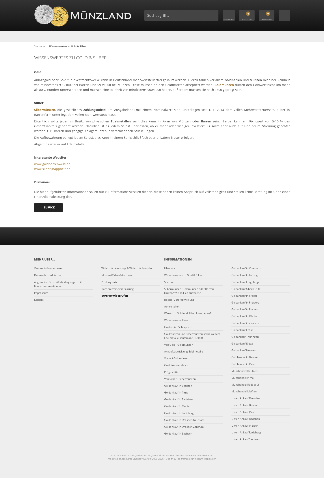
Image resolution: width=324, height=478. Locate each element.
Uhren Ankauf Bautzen (245, 405)
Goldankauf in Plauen (244, 309)
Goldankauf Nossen (243, 350)
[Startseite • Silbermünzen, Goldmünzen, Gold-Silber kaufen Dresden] (82, 15)
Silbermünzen (44, 110)
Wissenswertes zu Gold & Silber (183, 275)
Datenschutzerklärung (47, 275)
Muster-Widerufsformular (117, 275)
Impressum (41, 293)
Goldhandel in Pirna (243, 364)
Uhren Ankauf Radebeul (246, 419)
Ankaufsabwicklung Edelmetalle (183, 351)
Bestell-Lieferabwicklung (179, 300)
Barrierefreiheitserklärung (117, 289)
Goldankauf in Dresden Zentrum (184, 427)
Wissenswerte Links (176, 320)
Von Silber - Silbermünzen (180, 379)
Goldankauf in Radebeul (178, 399)
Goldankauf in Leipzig (244, 275)
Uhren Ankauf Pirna (243, 412)
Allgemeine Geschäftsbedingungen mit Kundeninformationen (58, 284)
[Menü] (284, 15)
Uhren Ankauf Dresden (245, 398)
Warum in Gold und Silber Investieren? (187, 313)
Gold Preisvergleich (176, 365)
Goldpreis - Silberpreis (178, 327)
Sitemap (169, 282)
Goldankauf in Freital (244, 296)
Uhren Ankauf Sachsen (245, 439)
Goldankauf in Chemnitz (246, 268)
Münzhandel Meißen (244, 391)
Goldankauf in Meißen (177, 406)
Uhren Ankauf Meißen (244, 425)
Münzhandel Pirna (242, 378)
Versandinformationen (48, 268)
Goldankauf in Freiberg (245, 302)
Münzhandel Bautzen (244, 371)
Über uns (169, 268)
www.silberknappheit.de (52, 169)
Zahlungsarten (110, 282)
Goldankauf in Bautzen (178, 386)
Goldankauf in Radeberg (179, 413)
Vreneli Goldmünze (176, 358)
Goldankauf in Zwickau (245, 323)
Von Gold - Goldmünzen (178, 345)
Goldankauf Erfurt (242, 330)
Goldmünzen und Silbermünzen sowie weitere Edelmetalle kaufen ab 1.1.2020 (192, 336)
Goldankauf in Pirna (176, 392)
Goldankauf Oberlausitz (245, 289)
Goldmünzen (224, 85)
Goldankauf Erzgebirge (245, 282)
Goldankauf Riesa (242, 343)
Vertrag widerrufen (114, 296)
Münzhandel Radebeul (245, 384)
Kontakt (38, 300)
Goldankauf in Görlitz (244, 316)
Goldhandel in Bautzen (245, 357)
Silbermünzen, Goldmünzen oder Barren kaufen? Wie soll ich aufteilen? (189, 291)
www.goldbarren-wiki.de (52, 164)
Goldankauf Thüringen (245, 337)
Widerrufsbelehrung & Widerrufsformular (126, 268)
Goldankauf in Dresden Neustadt (184, 420)
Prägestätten (172, 372)
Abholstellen (171, 306)
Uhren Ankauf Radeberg (246, 432)
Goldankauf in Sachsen (178, 433)
